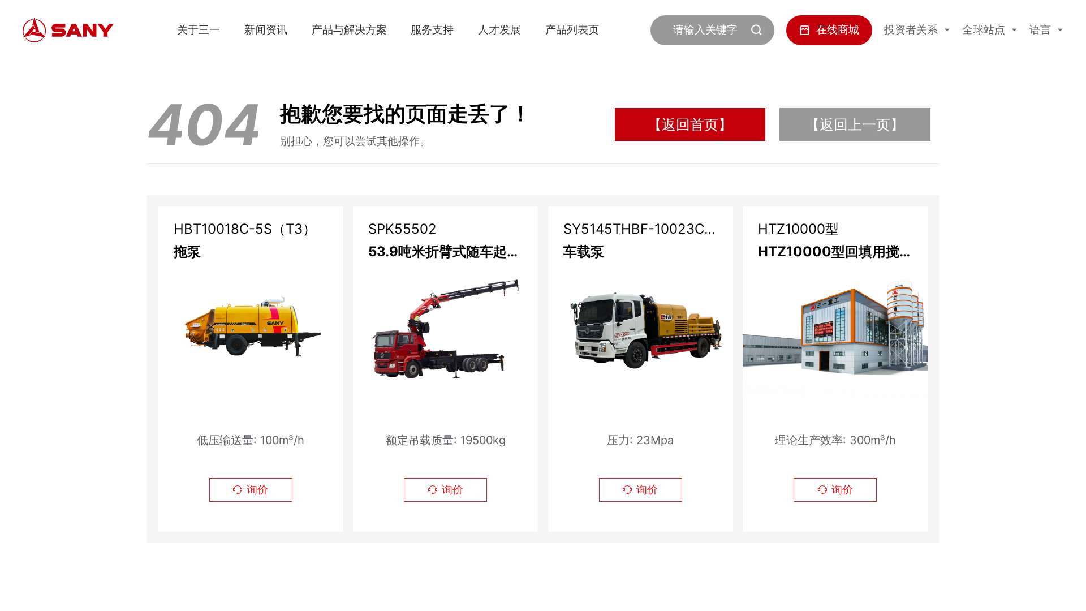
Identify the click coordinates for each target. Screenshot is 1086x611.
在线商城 (837, 29)
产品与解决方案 (349, 29)
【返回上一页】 (854, 124)
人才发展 (499, 29)
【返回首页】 (690, 124)
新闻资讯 (265, 29)
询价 (250, 489)
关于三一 (198, 29)
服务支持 (432, 29)
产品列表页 (572, 29)
